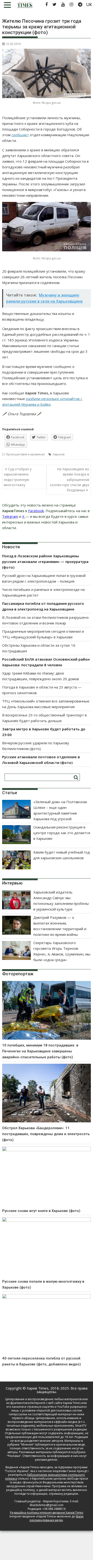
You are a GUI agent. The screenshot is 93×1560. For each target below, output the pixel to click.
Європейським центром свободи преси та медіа (49, 1480)
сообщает (20, 134)
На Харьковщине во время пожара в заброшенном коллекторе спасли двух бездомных (69, 479)
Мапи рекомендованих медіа (56, 1518)
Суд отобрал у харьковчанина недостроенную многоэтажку (17, 477)
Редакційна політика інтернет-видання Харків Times (46, 1513)
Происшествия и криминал (25, 454)
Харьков (58, 454)
